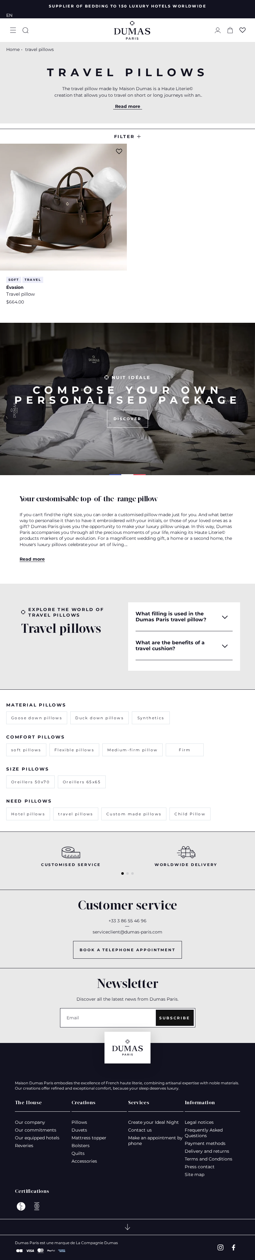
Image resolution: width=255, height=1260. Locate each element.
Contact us (140, 1130)
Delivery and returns (207, 1151)
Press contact (200, 1167)
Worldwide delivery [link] (186, 864)
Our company (30, 1122)
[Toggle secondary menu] (127, 1227)
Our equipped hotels (37, 1138)
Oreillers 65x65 (82, 782)
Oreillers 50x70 (30, 782)
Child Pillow (190, 814)
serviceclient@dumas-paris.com (127, 932)
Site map (194, 1174)
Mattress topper (89, 1138)
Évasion (15, 287)
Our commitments (35, 1130)
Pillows (79, 1122)
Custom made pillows (134, 814)
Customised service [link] (71, 864)
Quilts (78, 1153)
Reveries (24, 1145)
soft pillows (26, 750)
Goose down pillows (36, 718)
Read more (127, 106)
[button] (13, 30)
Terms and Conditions (208, 1159)
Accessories (84, 1161)
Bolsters (81, 1145)
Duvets (79, 1130)
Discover (127, 418)
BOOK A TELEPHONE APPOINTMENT (127, 949)
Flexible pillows (74, 750)
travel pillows (75, 814)
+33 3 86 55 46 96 (127, 921)
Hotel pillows (28, 814)
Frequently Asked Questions (204, 1132)
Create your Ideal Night (153, 1122)
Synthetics (151, 718)
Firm (185, 750)
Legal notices (199, 1122)
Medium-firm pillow (132, 750)
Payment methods (205, 1143)
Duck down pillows (99, 718)
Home (13, 49)
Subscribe (174, 1018)
